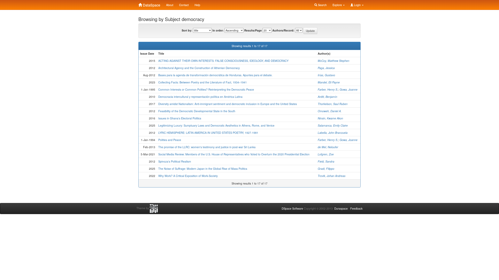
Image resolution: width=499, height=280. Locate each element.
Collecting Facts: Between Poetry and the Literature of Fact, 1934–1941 (202, 82)
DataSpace (151, 4)
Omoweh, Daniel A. (330, 111)
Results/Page (253, 30)
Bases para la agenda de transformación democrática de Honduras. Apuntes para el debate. (215, 75)
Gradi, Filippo (326, 169)
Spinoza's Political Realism (174, 161)
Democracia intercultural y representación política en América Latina (200, 97)
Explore (338, 5)
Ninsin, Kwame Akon (330, 118)
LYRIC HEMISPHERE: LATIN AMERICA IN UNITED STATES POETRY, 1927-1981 (208, 133)
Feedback (356, 208)
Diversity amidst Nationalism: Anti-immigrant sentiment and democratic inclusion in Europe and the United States (227, 104)
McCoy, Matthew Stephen (333, 61)
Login (357, 5)
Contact (184, 5)
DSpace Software (292, 208)
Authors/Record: (283, 30)
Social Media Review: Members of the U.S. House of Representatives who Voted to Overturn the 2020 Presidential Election (234, 154)
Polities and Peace (169, 140)
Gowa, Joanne (348, 89)
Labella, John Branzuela (333, 133)
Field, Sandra (326, 161)
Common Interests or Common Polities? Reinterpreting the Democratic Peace (206, 89)
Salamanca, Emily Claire (333, 125)
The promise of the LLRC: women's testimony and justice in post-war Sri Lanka (207, 147)
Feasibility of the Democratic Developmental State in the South (196, 111)
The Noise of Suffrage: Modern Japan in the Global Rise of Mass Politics (202, 169)
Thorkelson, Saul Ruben (333, 104)
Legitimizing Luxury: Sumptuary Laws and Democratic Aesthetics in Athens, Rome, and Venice (216, 125)
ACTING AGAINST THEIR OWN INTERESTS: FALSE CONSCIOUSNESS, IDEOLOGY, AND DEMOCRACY (223, 61)
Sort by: (187, 30)
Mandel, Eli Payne (329, 82)
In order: (218, 30)
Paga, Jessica (326, 68)
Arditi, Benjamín (327, 97)
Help (197, 5)
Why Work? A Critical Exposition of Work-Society (188, 176)
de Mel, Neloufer (328, 147)
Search (322, 5)
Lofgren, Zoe (326, 154)
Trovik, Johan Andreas (331, 176)
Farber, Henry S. (328, 89)
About (169, 5)
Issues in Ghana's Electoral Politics (179, 118)
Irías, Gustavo (326, 75)
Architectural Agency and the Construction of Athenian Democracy (199, 68)
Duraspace (341, 208)
